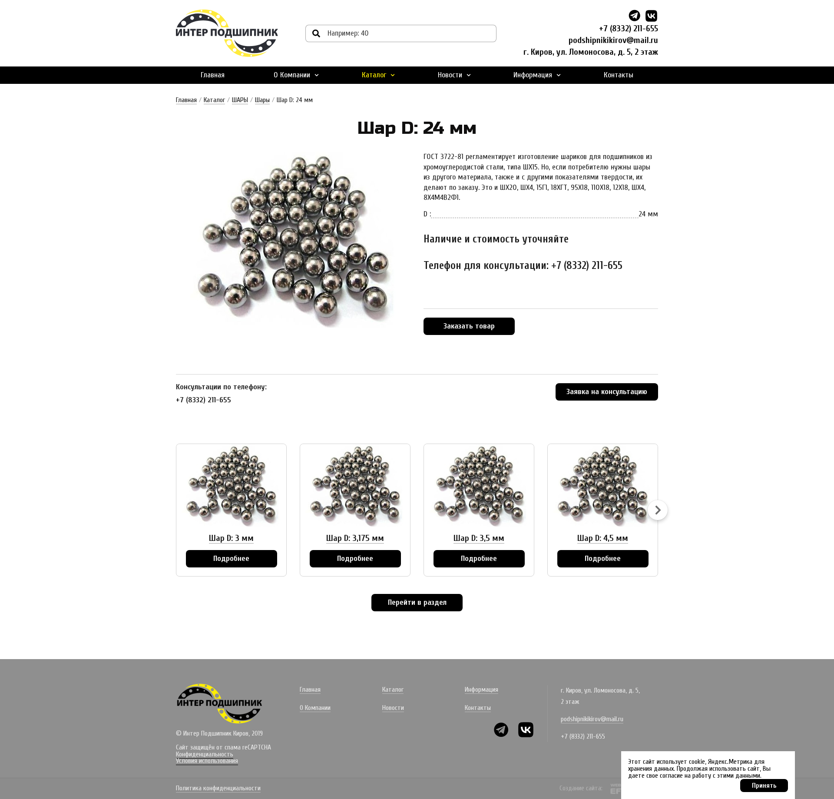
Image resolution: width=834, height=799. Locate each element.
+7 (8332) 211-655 (628, 28)
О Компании (292, 75)
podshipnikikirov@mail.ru (613, 40)
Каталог (374, 75)
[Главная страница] (227, 33)
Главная (213, 75)
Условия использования (207, 761)
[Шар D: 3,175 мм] (355, 485)
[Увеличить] (293, 240)
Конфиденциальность (204, 754)
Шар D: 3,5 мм (478, 538)
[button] (658, 510)
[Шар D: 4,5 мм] (603, 485)
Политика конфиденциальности (218, 788)
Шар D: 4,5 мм (602, 538)
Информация (532, 75)
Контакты (618, 75)
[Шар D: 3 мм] (231, 485)
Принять (764, 785)
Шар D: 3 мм (231, 538)
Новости (450, 75)
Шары (262, 100)
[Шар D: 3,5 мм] (479, 485)
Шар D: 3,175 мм (355, 538)
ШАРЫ (240, 100)
